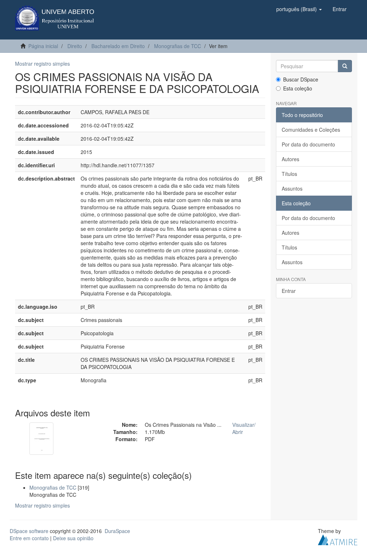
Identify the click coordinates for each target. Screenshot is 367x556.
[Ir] (345, 66)
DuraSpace (117, 530)
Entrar (289, 290)
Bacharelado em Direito (118, 46)
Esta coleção (297, 88)
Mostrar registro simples (42, 63)
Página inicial (43, 46)
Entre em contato (29, 538)
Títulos (289, 173)
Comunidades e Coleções (311, 129)
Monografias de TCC (177, 46)
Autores (290, 159)
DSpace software (29, 530)
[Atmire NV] (337, 538)
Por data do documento (308, 144)
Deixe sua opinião (73, 538)
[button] (299, 9)
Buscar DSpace (300, 79)
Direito (74, 46)
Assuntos (292, 188)
